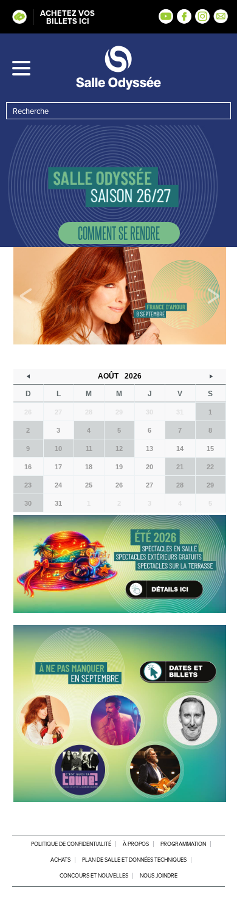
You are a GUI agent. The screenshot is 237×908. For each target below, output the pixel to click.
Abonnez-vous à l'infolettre (220, 16)
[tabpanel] (119, 295)
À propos (136, 844)
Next (213, 296)
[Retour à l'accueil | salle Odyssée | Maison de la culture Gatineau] (118, 67)
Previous (25, 296)
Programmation (183, 844)
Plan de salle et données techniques (134, 860)
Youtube (166, 16)
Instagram (202, 16)
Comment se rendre (119, 232)
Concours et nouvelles (94, 875)
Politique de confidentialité (71, 844)
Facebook (184, 16)
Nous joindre (158, 875)
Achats (60, 860)
